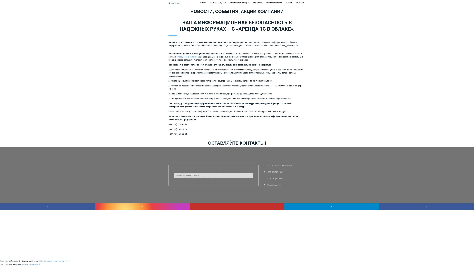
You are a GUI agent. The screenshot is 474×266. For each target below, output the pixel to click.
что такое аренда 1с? (218, 3)
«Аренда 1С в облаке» (187, 57)
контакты (300, 3)
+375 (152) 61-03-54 (275, 179)
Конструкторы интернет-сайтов (57, 261)
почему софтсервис (274, 3)
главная (203, 3)
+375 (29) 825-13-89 (275, 172)
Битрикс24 (33, 265)
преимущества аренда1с (239, 3)
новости (289, 3)
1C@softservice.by (274, 185)
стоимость (257, 3)
